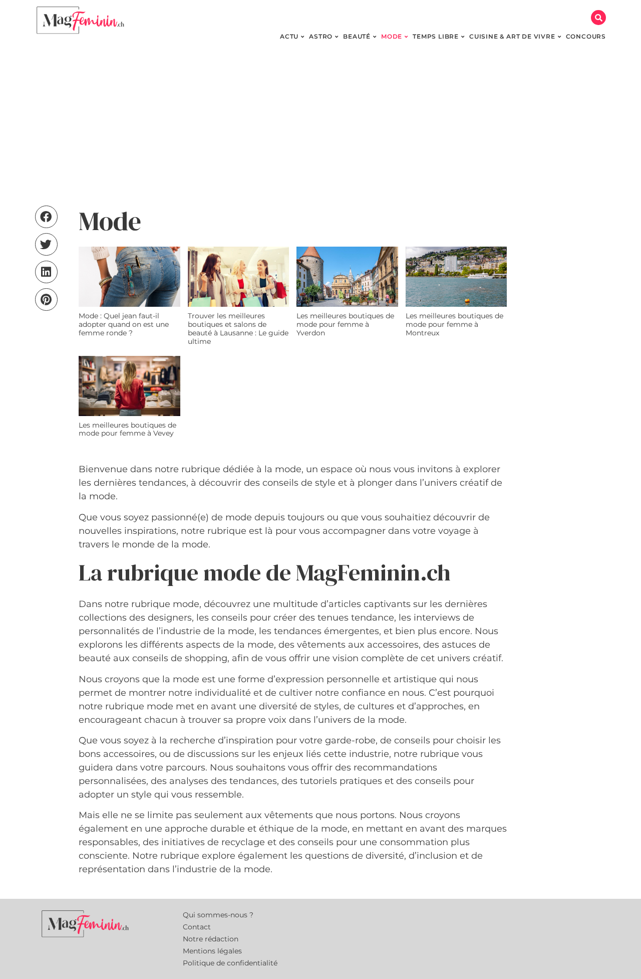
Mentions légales (212, 950)
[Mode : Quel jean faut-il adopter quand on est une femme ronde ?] (129, 277)
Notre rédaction (210, 938)
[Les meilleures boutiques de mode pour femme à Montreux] (456, 277)
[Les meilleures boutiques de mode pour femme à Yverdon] (347, 277)
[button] (598, 17)
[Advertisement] (320, 125)
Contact (197, 926)
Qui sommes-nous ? (218, 914)
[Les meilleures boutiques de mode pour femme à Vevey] (129, 386)
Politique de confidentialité (230, 962)
